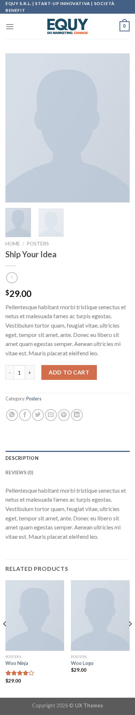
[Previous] (16, 128)
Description (22, 458)
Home (12, 244)
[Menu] (9, 26)
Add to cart (69, 372)
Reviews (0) (19, 472)
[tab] (67, 458)
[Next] (118, 128)
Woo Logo (82, 663)
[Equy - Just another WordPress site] (68, 26)
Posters (38, 244)
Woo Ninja (16, 663)
